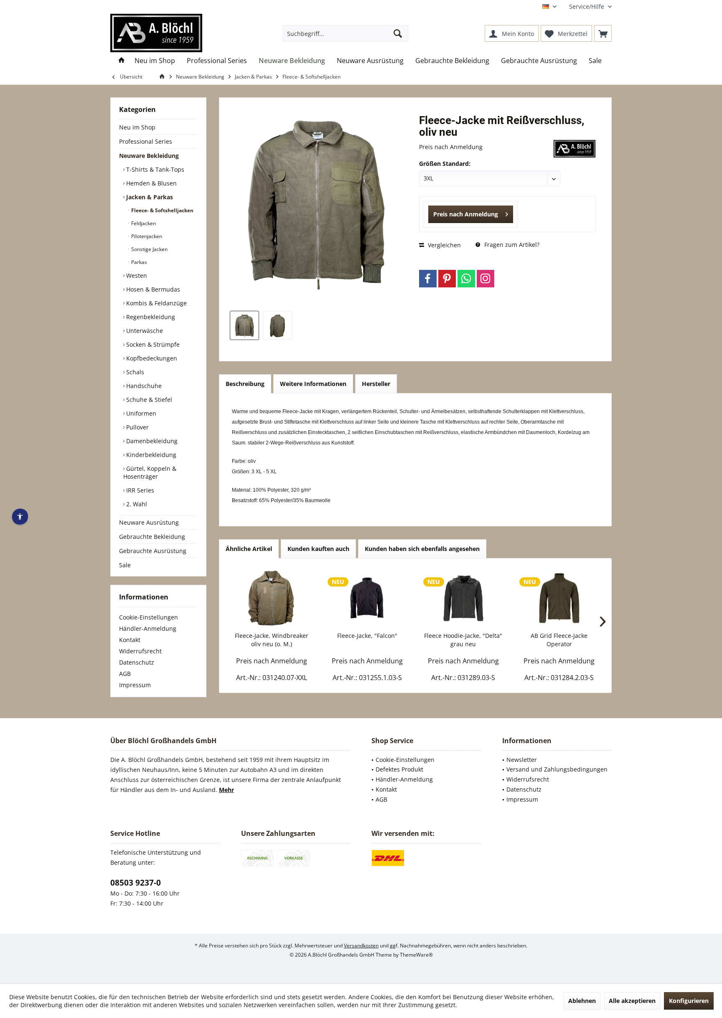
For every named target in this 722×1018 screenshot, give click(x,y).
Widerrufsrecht (140, 651)
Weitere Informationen (313, 384)
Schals (134, 372)
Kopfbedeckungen (151, 358)
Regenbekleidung (150, 317)
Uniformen (140, 413)
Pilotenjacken (146, 236)
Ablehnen (582, 1001)
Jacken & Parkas (149, 197)
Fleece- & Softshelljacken (161, 210)
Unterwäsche (144, 331)
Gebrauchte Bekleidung (152, 537)
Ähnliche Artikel (249, 549)
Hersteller (376, 384)
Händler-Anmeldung (147, 628)
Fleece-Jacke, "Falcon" (367, 636)
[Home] (121, 60)
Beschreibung (245, 384)
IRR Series (139, 490)
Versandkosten (361, 945)
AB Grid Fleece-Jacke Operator (559, 640)
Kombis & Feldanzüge (156, 303)
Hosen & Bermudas (152, 289)
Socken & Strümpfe (152, 344)
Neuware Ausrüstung (149, 522)
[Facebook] (428, 278)
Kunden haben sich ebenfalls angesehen (422, 549)
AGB (125, 674)
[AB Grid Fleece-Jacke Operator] (559, 598)
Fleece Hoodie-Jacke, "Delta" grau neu (463, 640)
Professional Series (145, 141)
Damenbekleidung (151, 441)
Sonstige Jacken (149, 249)
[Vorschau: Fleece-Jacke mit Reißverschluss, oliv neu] (244, 325)
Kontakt (129, 640)
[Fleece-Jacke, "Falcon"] (367, 598)
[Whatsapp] (466, 278)
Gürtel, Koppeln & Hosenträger (149, 472)
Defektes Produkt (399, 769)
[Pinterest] (447, 278)
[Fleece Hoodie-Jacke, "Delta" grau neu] (463, 598)
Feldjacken (143, 223)
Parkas (138, 262)
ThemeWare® (416, 954)
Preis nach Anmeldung (465, 214)
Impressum (135, 685)
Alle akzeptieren (632, 1001)
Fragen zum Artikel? (511, 245)
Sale (125, 565)
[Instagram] (485, 278)
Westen (136, 275)
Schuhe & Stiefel (148, 400)
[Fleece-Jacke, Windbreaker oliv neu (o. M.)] (271, 598)
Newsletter (521, 760)
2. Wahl (136, 504)
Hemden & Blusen (151, 183)
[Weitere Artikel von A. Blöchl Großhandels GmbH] (574, 148)
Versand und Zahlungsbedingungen (557, 769)
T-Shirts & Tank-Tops (154, 169)
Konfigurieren (689, 1001)
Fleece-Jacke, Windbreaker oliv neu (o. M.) (271, 640)
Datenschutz (136, 662)
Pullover (137, 427)
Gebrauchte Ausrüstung (152, 551)
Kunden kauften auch (318, 549)
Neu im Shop (137, 127)
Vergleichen (443, 245)
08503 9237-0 (135, 882)
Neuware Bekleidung (149, 156)
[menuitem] (587, 6)
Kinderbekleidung (150, 455)
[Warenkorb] (603, 33)
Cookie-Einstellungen (148, 617)
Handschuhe (143, 386)
